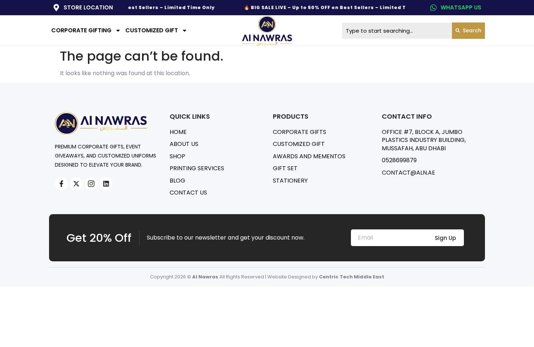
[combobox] (397, 31)
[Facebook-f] (61, 183)
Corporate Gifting (81, 30)
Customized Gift (151, 30)
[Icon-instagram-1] (91, 183)
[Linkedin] (106, 183)
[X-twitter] (76, 183)
